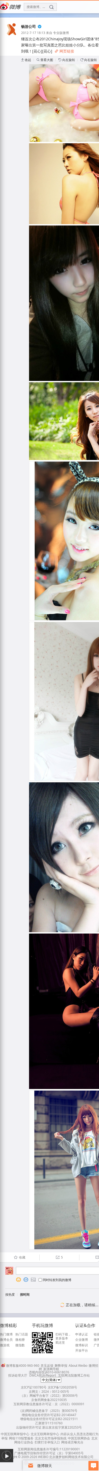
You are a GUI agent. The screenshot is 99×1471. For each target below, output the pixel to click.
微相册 (20, 1340)
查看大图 (44, 60)
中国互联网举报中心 (15, 1434)
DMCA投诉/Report (42, 1375)
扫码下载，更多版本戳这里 (63, 1338)
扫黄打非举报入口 (47, 1442)
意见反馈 (47, 1365)
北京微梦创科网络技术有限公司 (71, 1457)
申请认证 (81, 1334)
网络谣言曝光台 (72, 1442)
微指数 (20, 1345)
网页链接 (64, 51)
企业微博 (81, 1340)
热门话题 (21, 1334)
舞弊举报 (61, 1365)
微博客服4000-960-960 (22, 1365)
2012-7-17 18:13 (33, 33)
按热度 (10, 1294)
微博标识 (81, 1345)
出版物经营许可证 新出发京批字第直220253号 (49, 1427)
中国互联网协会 (79, 1438)
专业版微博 (61, 33)
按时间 (25, 1294)
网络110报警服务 (21, 1438)
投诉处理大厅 (17, 1375)
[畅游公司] (11, 35)
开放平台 (81, 1350)
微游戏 (5, 1345)
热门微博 (6, 1334)
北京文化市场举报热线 (51, 1438)
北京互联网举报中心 (45, 1434)
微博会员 (6, 1340)
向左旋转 (66, 60)
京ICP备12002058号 (62, 1387)
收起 (26, 60)
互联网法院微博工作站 (74, 1375)
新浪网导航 (51, 1369)
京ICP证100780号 (33, 1387)
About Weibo (78, 1365)
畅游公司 (28, 26)
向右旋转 (88, 60)
